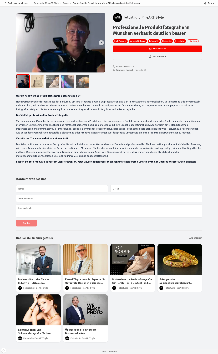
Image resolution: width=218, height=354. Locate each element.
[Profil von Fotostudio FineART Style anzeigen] (117, 17)
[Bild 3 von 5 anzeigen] (52, 81)
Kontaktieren (159, 48)
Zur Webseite (159, 56)
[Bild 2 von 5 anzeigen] (101, 42)
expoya (114, 351)
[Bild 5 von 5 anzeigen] (82, 81)
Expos (66, 3)
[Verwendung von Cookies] (3, 350)
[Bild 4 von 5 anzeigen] (67, 81)
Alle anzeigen (195, 237)
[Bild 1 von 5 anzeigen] (23, 81)
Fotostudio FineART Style (143, 17)
